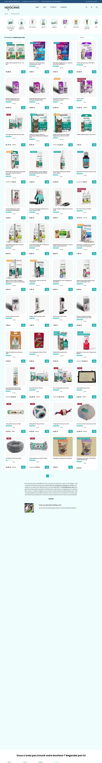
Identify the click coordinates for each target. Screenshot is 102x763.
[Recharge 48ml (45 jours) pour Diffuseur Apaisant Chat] (47, 107)
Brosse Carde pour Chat (12, 316)
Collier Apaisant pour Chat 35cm (86, 63)
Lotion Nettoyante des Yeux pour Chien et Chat (15, 245)
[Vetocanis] (11, 7)
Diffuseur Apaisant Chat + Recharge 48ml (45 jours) (13, 99)
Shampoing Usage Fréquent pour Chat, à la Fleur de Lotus (86, 281)
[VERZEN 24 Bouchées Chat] (70, 361)
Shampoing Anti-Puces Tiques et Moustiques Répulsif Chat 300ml (38, 172)
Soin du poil (32, 27)
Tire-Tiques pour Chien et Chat (37, 352)
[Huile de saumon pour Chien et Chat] (94, 181)
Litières (43, 27)
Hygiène (54, 27)
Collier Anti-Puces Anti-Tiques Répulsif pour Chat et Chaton (61, 135)
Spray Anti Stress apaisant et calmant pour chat (61, 99)
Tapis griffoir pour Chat (83, 388)
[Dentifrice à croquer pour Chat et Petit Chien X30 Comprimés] (94, 253)
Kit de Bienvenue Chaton (36, 388)
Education (76, 27)
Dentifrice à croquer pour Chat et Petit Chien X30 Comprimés (86, 245)
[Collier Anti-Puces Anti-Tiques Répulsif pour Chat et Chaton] (70, 144)
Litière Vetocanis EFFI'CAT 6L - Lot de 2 (15, 63)
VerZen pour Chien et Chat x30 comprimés (37, 281)
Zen (65, 27)
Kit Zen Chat (80, 98)
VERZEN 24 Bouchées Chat (60, 352)
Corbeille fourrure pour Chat (13, 458)
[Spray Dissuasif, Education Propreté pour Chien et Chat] (23, 396)
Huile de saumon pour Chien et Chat (86, 171)
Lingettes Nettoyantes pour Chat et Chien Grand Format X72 (63, 245)
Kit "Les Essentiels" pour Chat (61, 388)
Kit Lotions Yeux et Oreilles (84, 209)
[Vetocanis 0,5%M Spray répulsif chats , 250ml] (70, 181)
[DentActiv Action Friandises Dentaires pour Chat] (47, 71)
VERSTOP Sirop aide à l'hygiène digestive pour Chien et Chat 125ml (15, 281)
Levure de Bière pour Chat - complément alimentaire (13, 209)
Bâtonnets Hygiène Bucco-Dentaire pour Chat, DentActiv (63, 63)
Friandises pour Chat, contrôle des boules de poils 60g (86, 459)
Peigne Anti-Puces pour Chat (37, 316)
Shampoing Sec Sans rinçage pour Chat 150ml (62, 281)
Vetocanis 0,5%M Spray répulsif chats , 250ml (61, 172)
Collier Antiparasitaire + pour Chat (86, 134)
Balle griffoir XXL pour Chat (36, 424)
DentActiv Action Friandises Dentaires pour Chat (37, 63)
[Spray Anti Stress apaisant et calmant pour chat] (70, 107)
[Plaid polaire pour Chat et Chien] (47, 467)
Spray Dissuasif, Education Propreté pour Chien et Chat (13, 388)
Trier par (82, 37)
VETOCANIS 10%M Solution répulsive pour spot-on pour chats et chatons (15, 173)
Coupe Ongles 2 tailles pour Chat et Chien (63, 209)
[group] (51, 1)
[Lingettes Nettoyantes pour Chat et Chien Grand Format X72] (70, 253)
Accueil (6, 13)
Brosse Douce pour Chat (59, 316)
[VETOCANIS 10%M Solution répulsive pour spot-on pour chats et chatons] (23, 181)
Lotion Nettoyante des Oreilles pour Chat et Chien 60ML (39, 245)
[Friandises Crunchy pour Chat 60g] (70, 467)
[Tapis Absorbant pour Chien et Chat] (23, 361)
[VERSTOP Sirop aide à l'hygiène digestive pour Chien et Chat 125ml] (23, 289)
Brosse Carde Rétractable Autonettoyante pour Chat (84, 317)
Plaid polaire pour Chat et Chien (38, 458)
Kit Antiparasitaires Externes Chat (15, 134)
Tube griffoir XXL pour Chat (13, 424)
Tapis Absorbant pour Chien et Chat (14, 353)
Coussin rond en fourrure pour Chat (86, 424)
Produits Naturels (87, 28)
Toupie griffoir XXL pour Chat (61, 424)
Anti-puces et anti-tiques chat (11, 28)
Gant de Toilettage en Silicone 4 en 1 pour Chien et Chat (39, 209)
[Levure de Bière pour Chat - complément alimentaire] (23, 217)
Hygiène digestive (21, 28)
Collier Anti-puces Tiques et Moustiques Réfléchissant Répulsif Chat (38, 136)
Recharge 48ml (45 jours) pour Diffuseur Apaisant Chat (37, 99)
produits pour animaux (61, 485)
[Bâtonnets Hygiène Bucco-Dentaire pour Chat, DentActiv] (70, 71)
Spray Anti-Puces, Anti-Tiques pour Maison (86, 353)
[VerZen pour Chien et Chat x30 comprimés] (47, 289)
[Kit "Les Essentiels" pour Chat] (70, 396)
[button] (86, 7)
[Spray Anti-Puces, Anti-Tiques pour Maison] (94, 361)
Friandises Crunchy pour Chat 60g (62, 458)
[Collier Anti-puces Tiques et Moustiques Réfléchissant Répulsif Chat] (47, 144)
